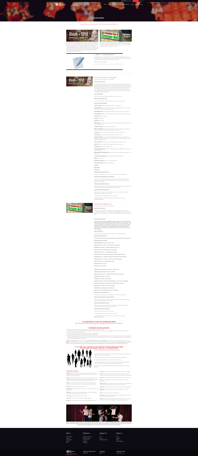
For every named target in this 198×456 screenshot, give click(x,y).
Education (120, 4)
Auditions (68, 438)
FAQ (67, 442)
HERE (97, 54)
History (117, 436)
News (141, 4)
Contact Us (118, 438)
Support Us (127, 4)
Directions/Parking (119, 441)
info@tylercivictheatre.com (99, 199)
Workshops (85, 441)
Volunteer (101, 438)
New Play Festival (86, 439)
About (137, 4)
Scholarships (85, 442)
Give (100, 436)
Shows (109, 4)
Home (105, 4)
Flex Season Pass (69, 439)
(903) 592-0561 (102, 452)
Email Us (101, 453)
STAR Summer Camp (86, 438)
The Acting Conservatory (87, 436)
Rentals (132, 4)
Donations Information (103, 439)
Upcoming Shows (69, 436)
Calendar (115, 4)
